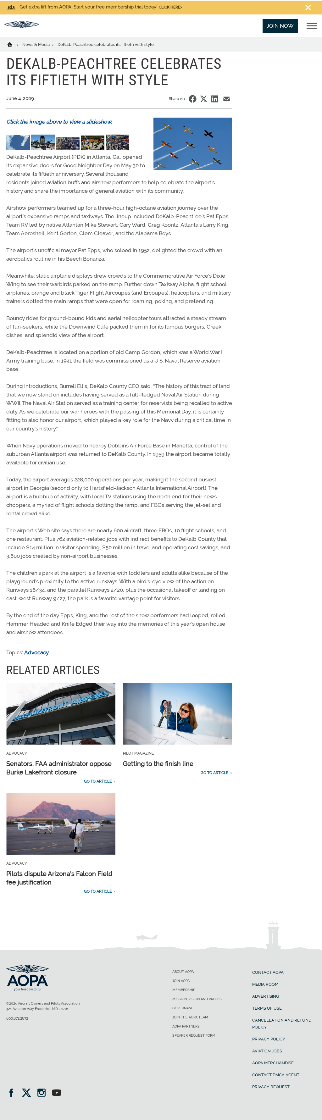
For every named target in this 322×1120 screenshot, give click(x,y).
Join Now (280, 26)
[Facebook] (13, 1093)
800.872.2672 (17, 1018)
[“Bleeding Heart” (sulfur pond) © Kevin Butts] (43, 148)
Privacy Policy (268, 1039)
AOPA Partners (186, 1026)
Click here (169, 7)
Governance (184, 1008)
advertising (265, 996)
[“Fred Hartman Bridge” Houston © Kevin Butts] (93, 148)
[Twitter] (28, 1093)
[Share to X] (204, 99)
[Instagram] (43, 1093)
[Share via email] (226, 99)
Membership (183, 990)
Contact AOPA (268, 972)
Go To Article (98, 781)
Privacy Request (271, 1086)
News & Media (36, 44)
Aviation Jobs (267, 1051)
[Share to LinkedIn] (215, 99)
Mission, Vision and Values (197, 999)
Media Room (265, 984)
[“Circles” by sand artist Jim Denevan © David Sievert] (68, 148)
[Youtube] (57, 1093)
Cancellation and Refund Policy (281, 1023)
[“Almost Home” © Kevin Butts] (18, 148)
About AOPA (183, 972)
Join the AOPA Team (190, 1017)
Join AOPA (181, 981)
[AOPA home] (21, 26)
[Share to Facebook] (193, 99)
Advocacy (36, 652)
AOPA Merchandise (273, 1063)
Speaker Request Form (193, 1036)
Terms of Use (267, 1008)
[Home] (13, 44)
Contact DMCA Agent (275, 1075)
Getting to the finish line (158, 764)
